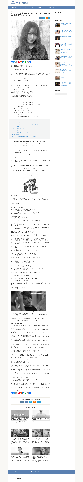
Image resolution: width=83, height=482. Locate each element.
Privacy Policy (15, 471)
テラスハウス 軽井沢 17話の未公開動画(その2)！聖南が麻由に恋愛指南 (20, 438)
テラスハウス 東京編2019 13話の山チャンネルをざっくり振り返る (25, 124)
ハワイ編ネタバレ (39, 7)
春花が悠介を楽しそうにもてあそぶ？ (19, 128)
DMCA (28, 471)
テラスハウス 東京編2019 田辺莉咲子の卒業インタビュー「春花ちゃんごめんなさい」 (41, 457)
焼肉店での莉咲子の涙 (16, 134)
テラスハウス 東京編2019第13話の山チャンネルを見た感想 (24, 136)
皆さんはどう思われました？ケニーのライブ (21, 132)
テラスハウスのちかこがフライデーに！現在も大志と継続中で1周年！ (19, 419)
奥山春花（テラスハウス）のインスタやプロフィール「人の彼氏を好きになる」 (20, 457)
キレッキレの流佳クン (16, 126)
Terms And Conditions (35, 471)
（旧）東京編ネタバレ (49, 7)
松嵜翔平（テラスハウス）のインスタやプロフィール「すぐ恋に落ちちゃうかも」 (41, 420)
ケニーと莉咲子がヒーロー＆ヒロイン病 (20, 130)
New (25, 17)
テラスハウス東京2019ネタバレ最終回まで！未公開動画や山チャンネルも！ (41, 438)
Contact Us (14, 7)
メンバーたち (30, 7)
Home (20, 7)
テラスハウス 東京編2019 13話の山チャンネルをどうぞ (23, 122)
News (24, 7)
